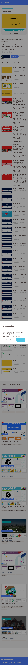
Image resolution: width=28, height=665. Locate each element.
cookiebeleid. (19, 336)
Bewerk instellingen (8, 339)
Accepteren (21, 339)
